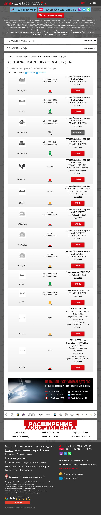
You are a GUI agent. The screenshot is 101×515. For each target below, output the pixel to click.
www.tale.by (31, 507)
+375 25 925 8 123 (54, 9)
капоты (69, 25)
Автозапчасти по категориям (36, 466)
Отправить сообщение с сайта (73, 460)
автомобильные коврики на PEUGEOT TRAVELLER (78, 79)
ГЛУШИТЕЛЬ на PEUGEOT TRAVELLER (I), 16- (78, 311)
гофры (57, 32)
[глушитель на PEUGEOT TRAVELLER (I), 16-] (22, 318)
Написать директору (68, 468)
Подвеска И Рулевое (80, 433)
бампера (61, 25)
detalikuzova (77, 395)
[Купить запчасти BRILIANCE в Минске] (60, 414)
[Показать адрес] (45, 3)
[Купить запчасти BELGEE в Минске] (40, 414)
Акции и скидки (12, 466)
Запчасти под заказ (45, 446)
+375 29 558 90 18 (56, 398)
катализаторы (66, 32)
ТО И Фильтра (20, 433)
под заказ (42, 72)
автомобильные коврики (17, 32)
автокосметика (48, 35)
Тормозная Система (50, 433)
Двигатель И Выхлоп (50, 437)
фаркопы (90, 32)
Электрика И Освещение (81, 437)
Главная (8, 446)
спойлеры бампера (25, 28)
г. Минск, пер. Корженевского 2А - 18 (27, 477)
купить (78, 90)
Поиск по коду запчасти (16, 458)
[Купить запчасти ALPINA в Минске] (23, 414)
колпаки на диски (34, 32)
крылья (75, 25)
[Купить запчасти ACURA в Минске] (12, 414)
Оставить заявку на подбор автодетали (77, 464)
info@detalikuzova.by (81, 391)
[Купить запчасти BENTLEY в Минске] (48, 414)
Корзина (83, 3)
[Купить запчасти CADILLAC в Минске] (77, 414)
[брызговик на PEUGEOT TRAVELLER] (22, 275)
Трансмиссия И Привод (20, 437)
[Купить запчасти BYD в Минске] (72, 414)
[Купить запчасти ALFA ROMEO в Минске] (17, 414)
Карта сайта (26, 470)
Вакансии (9, 454)
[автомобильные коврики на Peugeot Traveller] (22, 191)
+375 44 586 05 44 (26, 9)
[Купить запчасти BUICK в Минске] (66, 414)
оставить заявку (52, 15)
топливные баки (79, 32)
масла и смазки (61, 35)
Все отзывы (18, 502)
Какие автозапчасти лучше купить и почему (26, 462)
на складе (31, 72)
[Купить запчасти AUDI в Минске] (31, 414)
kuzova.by (14, 3)
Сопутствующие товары (26, 450)
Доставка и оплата (24, 446)
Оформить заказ (24, 454)
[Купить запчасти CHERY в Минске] (84, 414)
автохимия (37, 35)
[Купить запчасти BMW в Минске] (55, 414)
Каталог (9, 450)
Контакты (45, 450)
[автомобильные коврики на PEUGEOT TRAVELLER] (22, 80)
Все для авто (11, 470)
